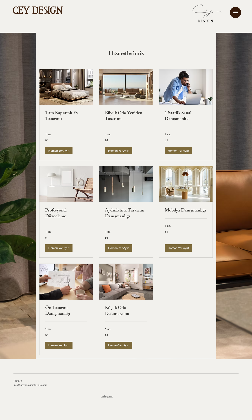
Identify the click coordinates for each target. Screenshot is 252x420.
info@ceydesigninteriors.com (30, 384)
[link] (66, 116)
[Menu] (235, 12)
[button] (59, 150)
